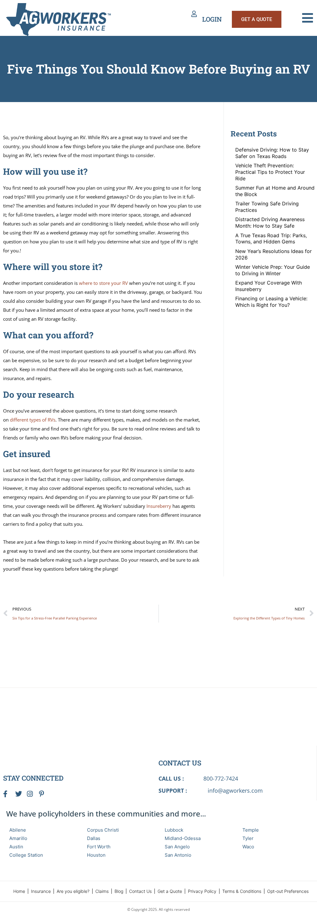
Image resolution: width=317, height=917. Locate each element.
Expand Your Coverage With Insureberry (268, 286)
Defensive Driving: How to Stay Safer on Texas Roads (272, 153)
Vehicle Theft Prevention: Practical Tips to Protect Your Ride (270, 172)
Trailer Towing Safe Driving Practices (267, 206)
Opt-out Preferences (288, 891)
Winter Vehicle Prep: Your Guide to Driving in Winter (272, 270)
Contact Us (140, 891)
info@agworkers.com (235, 790)
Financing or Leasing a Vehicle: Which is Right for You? (271, 301)
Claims (102, 891)
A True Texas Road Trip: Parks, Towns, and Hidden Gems (271, 238)
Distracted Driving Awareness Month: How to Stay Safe (270, 222)
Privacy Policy (202, 891)
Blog (119, 891)
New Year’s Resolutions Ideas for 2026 (273, 254)
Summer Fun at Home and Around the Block (275, 191)
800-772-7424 (220, 778)
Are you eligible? (73, 891)
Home (19, 891)
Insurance (41, 891)
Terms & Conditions (241, 891)
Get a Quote (170, 891)
